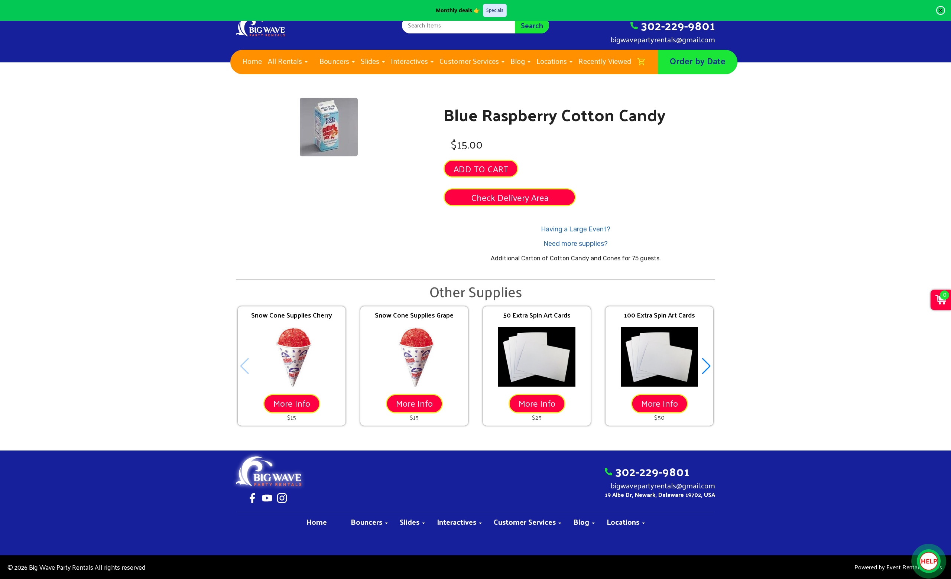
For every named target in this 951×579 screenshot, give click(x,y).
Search (532, 25)
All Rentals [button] (286, 61)
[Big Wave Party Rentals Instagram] (282, 499)
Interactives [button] (410, 61)
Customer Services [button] (470, 61)
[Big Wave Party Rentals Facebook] (252, 499)
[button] (706, 366)
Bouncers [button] (335, 61)
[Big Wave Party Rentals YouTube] (267, 499)
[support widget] (929, 561)
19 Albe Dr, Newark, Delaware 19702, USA (660, 495)
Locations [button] (552, 61)
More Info (291, 403)
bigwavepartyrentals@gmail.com (662, 39)
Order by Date (698, 60)
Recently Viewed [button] (604, 61)
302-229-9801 (678, 25)
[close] (940, 10)
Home (252, 61)
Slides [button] (371, 61)
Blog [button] (518, 61)
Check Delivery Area (510, 197)
